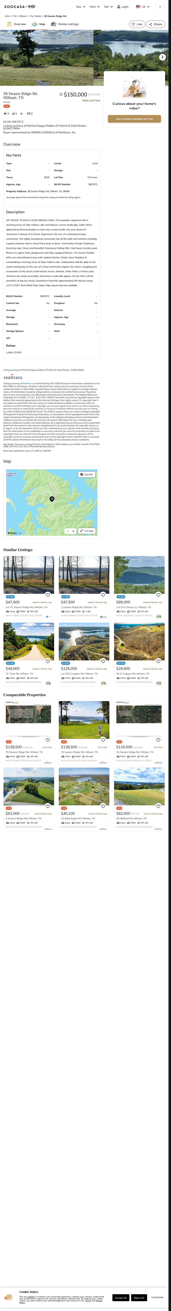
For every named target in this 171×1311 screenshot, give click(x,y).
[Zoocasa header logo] (19, 6)
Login (125, 6)
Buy (78, 6)
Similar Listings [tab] (68, 24)
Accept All (121, 1297)
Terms (88, 1300)
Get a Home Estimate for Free (134, 118)
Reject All (139, 1297)
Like (139, 24)
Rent (93, 6)
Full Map (88, 530)
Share (158, 24)
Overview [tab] (20, 24)
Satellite (88, 474)
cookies (31, 1296)
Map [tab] (42, 24)
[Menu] (160, 7)
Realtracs (28, 383)
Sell (106, 6)
